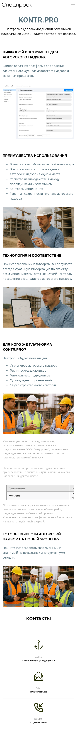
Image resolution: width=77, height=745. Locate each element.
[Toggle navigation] (73, 5)
